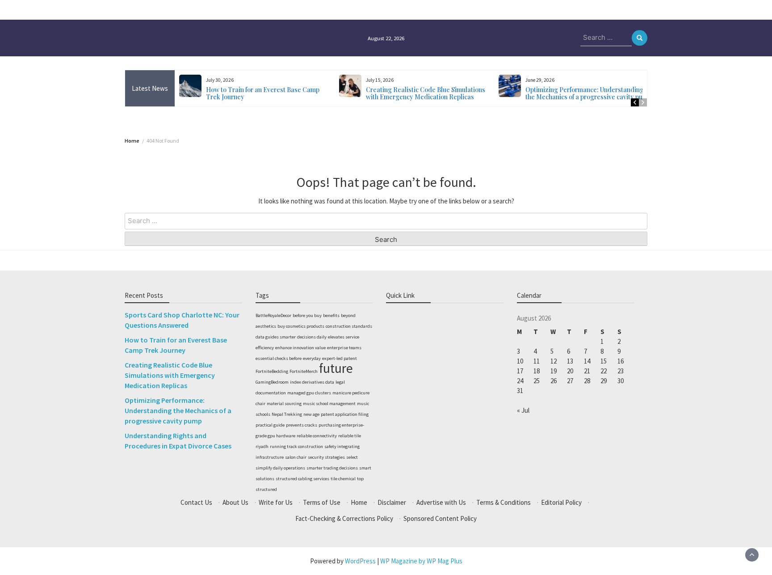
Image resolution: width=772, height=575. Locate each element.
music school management (329, 403)
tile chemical (343, 479)
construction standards (349, 326)
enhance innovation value (300, 348)
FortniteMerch (304, 371)
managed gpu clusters (309, 393)
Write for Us (276, 502)
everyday (312, 358)
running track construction (296, 446)
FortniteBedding (272, 371)
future (336, 368)
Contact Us (196, 502)
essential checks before (279, 358)
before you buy (307, 315)
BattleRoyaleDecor (273, 315)
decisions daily (312, 337)
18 (536, 371)
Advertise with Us (441, 502)
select (352, 457)
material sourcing (284, 403)
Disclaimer (392, 502)
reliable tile (349, 436)
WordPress (360, 561)
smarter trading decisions (332, 468)
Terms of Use (321, 502)
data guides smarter (276, 337)
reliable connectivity (317, 436)
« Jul (523, 410)
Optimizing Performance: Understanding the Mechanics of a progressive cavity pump (588, 93)
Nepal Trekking (287, 414)
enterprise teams (344, 348)
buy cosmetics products (300, 326)
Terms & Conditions (503, 502)
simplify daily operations (280, 468)
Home (359, 502)
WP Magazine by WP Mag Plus (421, 561)
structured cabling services (302, 479)
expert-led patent (339, 358)
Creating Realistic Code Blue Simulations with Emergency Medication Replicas (425, 93)
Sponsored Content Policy (440, 518)
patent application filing (345, 414)
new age (311, 414)
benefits (331, 315)
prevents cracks (301, 425)
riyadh (262, 446)
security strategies (326, 457)
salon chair (295, 457)
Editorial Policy (561, 502)
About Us (235, 502)
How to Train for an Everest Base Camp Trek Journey (262, 93)
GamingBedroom (272, 382)
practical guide (270, 425)
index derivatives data (312, 382)
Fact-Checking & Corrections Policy (344, 518)
